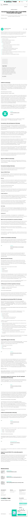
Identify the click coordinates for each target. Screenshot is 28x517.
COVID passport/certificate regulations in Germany (10, 48)
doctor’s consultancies (19, 201)
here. (23, 108)
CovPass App (14, 161)
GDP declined (7, 380)
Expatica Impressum (3, 494)
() (3, 227)
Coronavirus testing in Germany (6, 42)
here (25, 242)
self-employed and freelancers (6, 394)
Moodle (3, 431)
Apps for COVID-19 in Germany (6, 41)
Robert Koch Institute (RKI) (12, 101)
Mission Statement (3, 495)
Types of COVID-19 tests (6, 43)
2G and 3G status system (10, 285)
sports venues (3, 293)
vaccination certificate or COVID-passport (13, 278)
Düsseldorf (10, 93)
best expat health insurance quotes (16, 366)
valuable (22, 458)
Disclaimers (25, 6)
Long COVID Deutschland (10, 361)
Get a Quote (21, 514)
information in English (10, 304)
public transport (21, 133)
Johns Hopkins (7, 98)
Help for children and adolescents (5, 370)
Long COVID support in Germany (6, 50)
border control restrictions (11, 147)
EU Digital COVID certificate (19, 280)
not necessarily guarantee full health (17, 341)
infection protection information (11, 143)
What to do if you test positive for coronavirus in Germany (11, 44)
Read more (11, 114)
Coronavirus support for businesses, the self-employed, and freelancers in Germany (13, 51)
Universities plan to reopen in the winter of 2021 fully (8, 436)
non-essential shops (4, 127)
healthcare (13, 196)
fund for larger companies (11, 403)
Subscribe (23, 503)
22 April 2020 (4, 132)
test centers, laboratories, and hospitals (12, 182)
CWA (9, 160)
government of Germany (18, 87)
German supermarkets (17, 207)
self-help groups (20, 363)
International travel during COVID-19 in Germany (9, 49)
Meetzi (3, 430)
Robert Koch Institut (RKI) (13, 119)
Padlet (3, 429)
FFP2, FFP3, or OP (12, 132)
